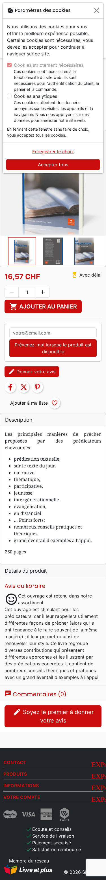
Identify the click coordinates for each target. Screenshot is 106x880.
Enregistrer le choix (53, 151)
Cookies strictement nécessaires (48, 65)
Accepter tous (53, 164)
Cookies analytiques (35, 96)
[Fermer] (96, 10)
